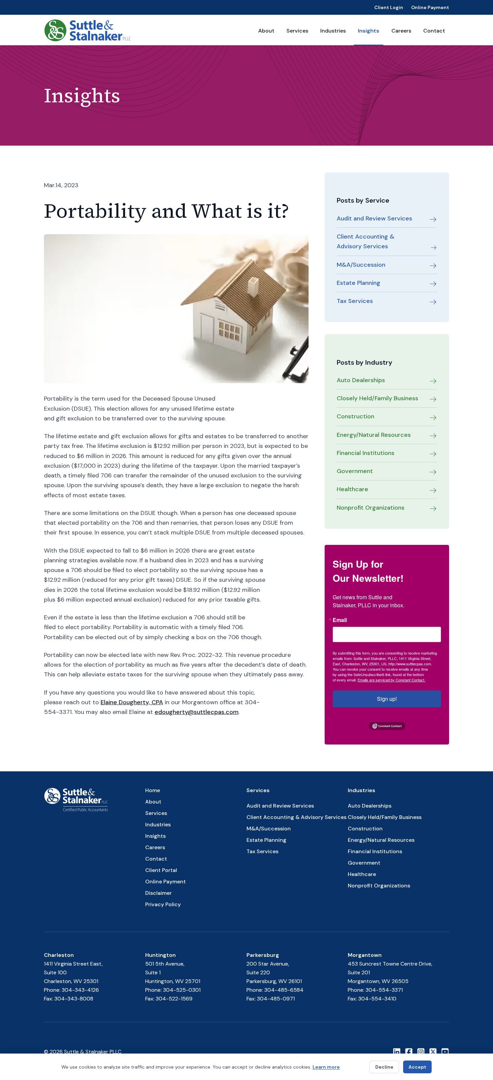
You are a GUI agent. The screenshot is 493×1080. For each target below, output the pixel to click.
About (266, 30)
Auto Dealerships (361, 380)
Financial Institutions (365, 453)
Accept (417, 1067)
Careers (401, 30)
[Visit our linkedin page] (397, 1052)
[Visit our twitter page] (433, 1052)
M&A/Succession (361, 265)
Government (355, 471)
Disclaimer (158, 892)
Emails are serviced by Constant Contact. (391, 679)
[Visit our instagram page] (421, 1052)
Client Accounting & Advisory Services (365, 241)
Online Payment (430, 7)
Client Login (388, 7)
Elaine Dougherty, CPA (132, 702)
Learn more (326, 1067)
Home (152, 790)
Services (297, 30)
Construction (355, 416)
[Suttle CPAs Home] (87, 30)
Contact (434, 30)
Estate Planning (358, 283)
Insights (368, 30)
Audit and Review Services (374, 218)
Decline (384, 1067)
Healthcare (352, 489)
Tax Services (355, 301)
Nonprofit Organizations (370, 508)
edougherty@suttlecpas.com (196, 712)
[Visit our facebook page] (409, 1052)
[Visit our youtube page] (445, 1052)
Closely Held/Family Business (377, 398)
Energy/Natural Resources (374, 435)
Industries (333, 30)
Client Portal (161, 870)
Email (340, 620)
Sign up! (387, 699)
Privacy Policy (163, 904)
